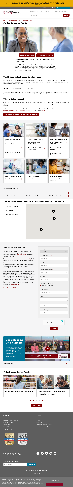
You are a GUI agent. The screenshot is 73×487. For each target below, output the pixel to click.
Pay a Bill (6, 418)
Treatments (8, 148)
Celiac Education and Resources (56, 143)
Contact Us (6, 426)
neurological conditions (23, 110)
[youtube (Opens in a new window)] (55, 453)
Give (48, 7)
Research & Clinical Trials (17, 8)
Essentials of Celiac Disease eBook (55, 154)
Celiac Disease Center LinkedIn (33, 193)
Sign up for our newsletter (11, 461)
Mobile (44, 285)
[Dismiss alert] (69, 3)
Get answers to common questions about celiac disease (21, 114)
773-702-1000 (36, 473)
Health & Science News (35, 8)
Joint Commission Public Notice (45, 429)
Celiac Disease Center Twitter (56, 193)
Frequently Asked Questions (55, 148)
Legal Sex (42, 276)
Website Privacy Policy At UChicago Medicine (22, 485)
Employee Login (8, 429)
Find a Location (45, 11)
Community (39, 422)
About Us (39, 418)
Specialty (42, 249)
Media (38, 420)
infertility (14, 110)
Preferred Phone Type (46, 283)
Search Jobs (6, 424)
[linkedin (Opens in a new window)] (46, 453)
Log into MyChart (8, 422)
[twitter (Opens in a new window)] (42, 453)
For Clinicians (27, 8)
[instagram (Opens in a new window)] (50, 453)
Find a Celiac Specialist (27, 55)
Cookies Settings (54, 480)
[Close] (70, 482)
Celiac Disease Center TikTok (33, 195)
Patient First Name (45, 256)
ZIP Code (42, 303)
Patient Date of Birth (46, 269)
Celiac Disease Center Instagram (11, 195)
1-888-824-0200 (21, 254)
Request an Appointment (45, 55)
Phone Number (44, 289)
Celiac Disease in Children (12, 152)
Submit (54, 328)
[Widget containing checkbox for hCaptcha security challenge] (54, 322)
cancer (43, 110)
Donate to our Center (34, 179)
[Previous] (31, 401)
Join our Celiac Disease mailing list (57, 179)
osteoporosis (7, 110)
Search (66, 15)
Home (51, 285)
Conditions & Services (60, 11)
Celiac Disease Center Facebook (11, 193)
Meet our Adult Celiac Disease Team (34, 143)
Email (41, 296)
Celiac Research (9, 179)
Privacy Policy (15, 284)
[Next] (41, 401)
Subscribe (32, 464)
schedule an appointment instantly (21, 259)
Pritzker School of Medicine (44, 426)
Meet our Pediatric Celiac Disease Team (35, 148)
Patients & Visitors (6, 8)
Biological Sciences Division (44, 424)
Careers (44, 7)
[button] (54, 218)
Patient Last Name (45, 262)
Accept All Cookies (54, 484)
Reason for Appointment (47, 310)
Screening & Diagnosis (11, 143)
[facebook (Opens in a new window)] (37, 453)
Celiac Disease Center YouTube (56, 195)
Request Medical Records (10, 420)
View (54, 3)
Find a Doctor (32, 11)
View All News (36, 405)
